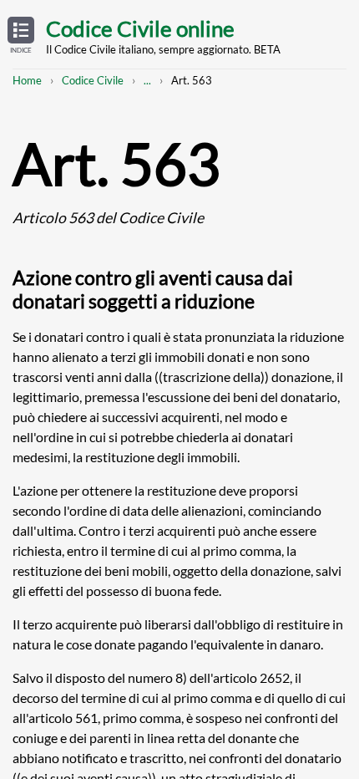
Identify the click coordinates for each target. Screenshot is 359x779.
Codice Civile (93, 80)
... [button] (147, 80)
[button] (21, 36)
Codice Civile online (140, 28)
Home (27, 80)
